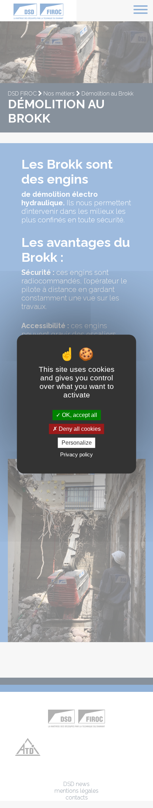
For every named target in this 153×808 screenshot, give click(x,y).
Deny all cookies (79, 429)
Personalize (77, 443)
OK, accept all (78, 415)
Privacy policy (76, 454)
